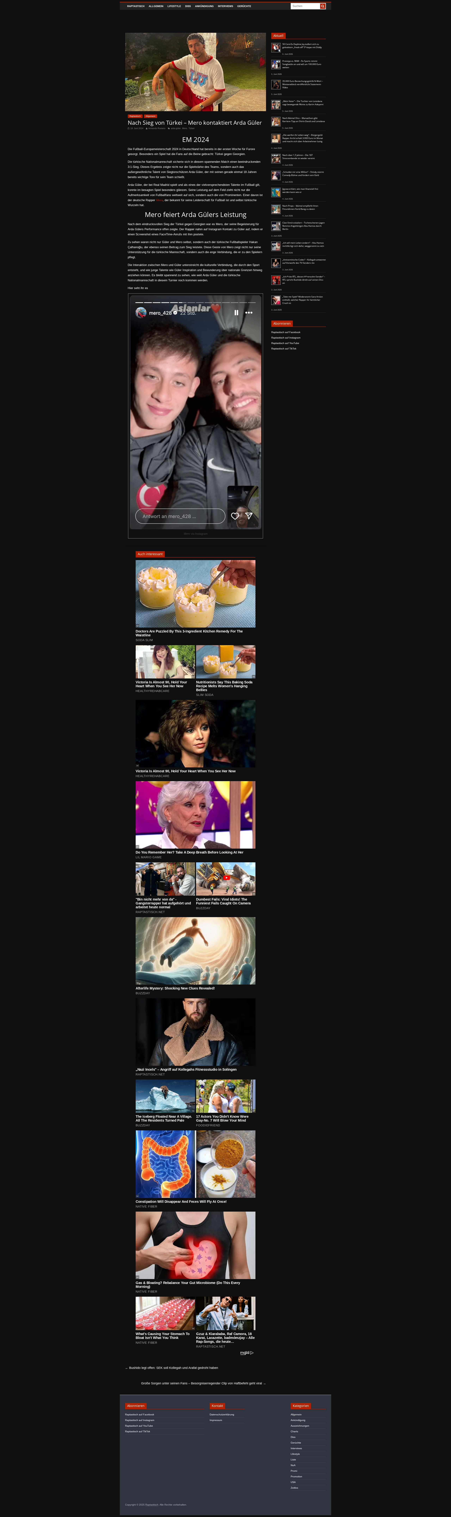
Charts (294, 1431)
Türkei (191, 128)
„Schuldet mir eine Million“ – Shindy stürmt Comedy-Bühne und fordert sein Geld (303, 173)
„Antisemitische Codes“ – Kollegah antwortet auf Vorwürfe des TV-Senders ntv (304, 261)
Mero (184, 128)
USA (293, 1482)
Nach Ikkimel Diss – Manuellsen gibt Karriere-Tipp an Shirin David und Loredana (303, 120)
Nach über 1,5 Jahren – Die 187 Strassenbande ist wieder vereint (298, 157)
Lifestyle (174, 6)
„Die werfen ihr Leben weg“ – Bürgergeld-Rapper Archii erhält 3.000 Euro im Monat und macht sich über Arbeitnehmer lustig (302, 138)
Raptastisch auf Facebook (285, 332)
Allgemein (156, 6)
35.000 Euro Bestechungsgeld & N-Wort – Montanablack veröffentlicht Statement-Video (302, 84)
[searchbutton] (322, 6)
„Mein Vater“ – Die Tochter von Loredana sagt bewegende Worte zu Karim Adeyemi (302, 103)
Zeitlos (294, 1487)
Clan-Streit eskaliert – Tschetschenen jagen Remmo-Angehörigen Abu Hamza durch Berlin (303, 226)
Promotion (296, 1476)
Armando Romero (156, 128)
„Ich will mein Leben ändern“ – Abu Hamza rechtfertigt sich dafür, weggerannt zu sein (303, 244)
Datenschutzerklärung (222, 1414)
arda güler (176, 128)
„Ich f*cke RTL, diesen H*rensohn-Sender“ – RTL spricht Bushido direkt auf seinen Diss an (303, 279)
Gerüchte (244, 6)
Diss (188, 6)
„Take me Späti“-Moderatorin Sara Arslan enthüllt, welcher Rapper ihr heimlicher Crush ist (302, 300)
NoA (293, 1465)
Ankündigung (204, 6)
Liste (293, 1459)
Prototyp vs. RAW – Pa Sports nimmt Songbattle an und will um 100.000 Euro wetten (301, 64)
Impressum (216, 1420)
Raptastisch (135, 6)
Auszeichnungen (300, 1425)
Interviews (225, 6)
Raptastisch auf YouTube (285, 343)
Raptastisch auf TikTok (283, 348)
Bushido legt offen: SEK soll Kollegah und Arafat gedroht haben (171, 1368)
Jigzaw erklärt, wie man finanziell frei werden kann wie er (300, 190)
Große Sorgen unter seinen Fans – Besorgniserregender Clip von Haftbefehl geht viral (203, 1383)
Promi (294, 1470)
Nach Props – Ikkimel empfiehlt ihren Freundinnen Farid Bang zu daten (300, 207)
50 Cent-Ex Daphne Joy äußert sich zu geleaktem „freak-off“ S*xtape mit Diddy (302, 46)
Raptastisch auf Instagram (286, 337)
